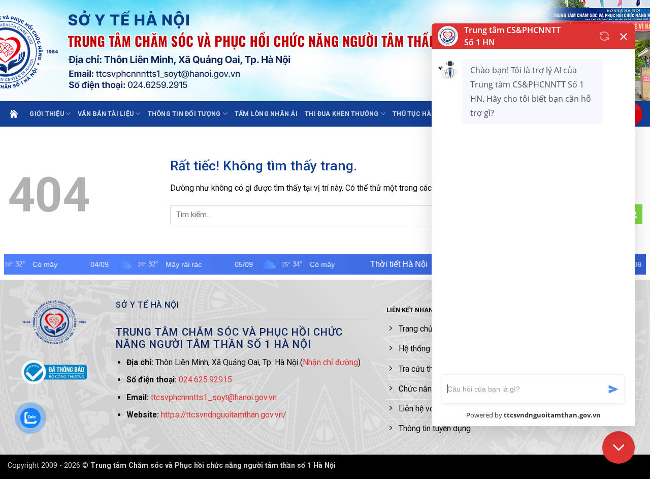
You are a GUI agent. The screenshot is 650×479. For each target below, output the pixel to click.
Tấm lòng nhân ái (266, 113)
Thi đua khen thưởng (342, 113)
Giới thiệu (46, 113)
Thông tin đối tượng (184, 113)
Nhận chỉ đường (330, 362)
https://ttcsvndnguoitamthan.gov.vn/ (223, 415)
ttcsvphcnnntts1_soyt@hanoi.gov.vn (214, 397)
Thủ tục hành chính (428, 113)
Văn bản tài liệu (106, 113)
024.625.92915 (205, 379)
